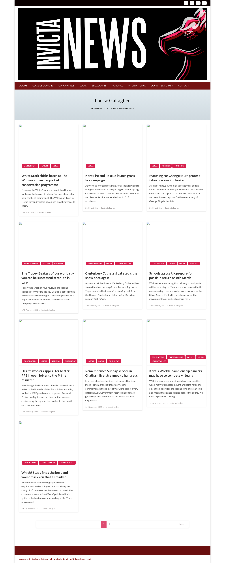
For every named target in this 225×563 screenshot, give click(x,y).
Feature (44, 166)
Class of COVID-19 (42, 85)
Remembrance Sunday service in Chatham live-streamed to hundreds (111, 373)
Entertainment (31, 263)
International (137, 85)
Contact (183, 85)
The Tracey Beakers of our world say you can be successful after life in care (47, 277)
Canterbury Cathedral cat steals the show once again (111, 275)
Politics (166, 166)
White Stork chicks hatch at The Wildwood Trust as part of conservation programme (44, 180)
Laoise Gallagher (44, 212)
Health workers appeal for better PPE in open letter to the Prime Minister (45, 375)
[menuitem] (23, 86)
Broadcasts (99, 85)
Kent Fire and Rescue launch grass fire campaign (110, 178)
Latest (172, 263)
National (117, 85)
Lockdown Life (124, 263)
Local (83, 85)
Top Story (179, 166)
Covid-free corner (162, 85)
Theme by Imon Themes (102, 559)
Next (182, 524)
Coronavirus (66, 85)
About (23, 85)
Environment (30, 166)
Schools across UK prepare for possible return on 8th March (171, 275)
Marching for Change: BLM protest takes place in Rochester (174, 178)
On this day (70, 361)
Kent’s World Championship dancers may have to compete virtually (175, 373)
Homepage (96, 108)
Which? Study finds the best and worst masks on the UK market (44, 475)
